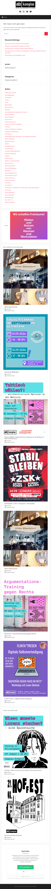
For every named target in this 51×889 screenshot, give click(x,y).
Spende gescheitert (10, 165)
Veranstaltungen (9, 197)
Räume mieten (9, 158)
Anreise (7, 100)
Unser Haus (8, 190)
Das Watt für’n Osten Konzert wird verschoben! (17, 43)
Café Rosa (7, 109)
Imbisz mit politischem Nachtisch (13, 129)
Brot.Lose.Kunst (9, 107)
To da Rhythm (8, 185)
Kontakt (7, 143)
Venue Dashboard (9, 192)
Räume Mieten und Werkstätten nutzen (15, 55)
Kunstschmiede (9, 148)
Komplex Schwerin (10, 141)
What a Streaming (9, 202)
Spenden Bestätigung (10, 168)
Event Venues (8, 119)
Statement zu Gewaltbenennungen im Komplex (17, 46)
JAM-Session (8, 134)
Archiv (6, 102)
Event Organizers (9, 117)
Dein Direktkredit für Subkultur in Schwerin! (16, 112)
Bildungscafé (8, 105)
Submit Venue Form (10, 178)
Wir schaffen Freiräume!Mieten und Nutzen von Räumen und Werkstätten (29, 225)
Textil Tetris (8, 182)
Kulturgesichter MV (10, 146)
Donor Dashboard (9, 114)
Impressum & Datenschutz (12, 131)
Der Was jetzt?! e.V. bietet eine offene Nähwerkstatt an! (19, 48)
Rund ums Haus (9, 163)
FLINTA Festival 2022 (10, 122)
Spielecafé (7, 170)
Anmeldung (8, 97)
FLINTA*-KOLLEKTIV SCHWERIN (13, 124)
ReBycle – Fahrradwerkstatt (12, 161)
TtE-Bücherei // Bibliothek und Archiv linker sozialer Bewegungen (22, 187)
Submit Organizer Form (11, 173)
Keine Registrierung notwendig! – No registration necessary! (20, 136)
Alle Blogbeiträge (9, 95)
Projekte (7, 156)
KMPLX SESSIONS (9, 139)
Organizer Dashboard (10, 153)
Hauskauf (7, 126)
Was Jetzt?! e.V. (9, 200)
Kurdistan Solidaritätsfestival (12, 151)
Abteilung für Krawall (10, 92)
